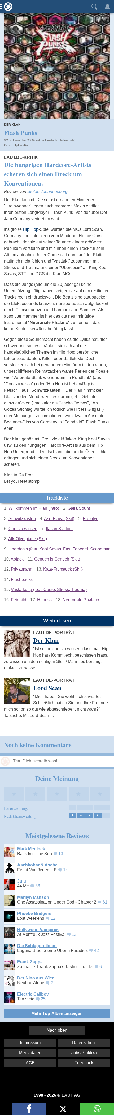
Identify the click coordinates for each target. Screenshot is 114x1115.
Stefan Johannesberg (47, 191)
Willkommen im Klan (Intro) (33, 508)
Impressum (30, 1042)
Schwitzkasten (22, 518)
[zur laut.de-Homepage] (6, 6)
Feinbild (18, 600)
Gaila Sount (79, 508)
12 (53, 918)
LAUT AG (71, 1095)
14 (65, 870)
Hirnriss (44, 600)
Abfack (17, 559)
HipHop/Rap (21, 145)
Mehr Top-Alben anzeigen (57, 1013)
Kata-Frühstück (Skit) (63, 569)
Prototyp (90, 518)
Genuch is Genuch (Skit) (57, 559)
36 (37, 886)
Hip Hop (30, 229)
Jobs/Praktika (84, 1052)
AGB (30, 1062)
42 (96, 950)
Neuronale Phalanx (81, 600)
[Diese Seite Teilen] (29, 1109)
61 (105, 902)
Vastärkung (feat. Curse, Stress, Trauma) (49, 589)
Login (107, 6)
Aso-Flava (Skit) (59, 518)
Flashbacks (22, 579)
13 (60, 853)
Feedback (83, 1062)
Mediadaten (30, 1052)
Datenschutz (84, 1042)
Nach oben (57, 1030)
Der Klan (12, 125)
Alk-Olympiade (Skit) (27, 538)
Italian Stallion (59, 528)
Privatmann (21, 569)
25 (43, 999)
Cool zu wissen (22, 528)
